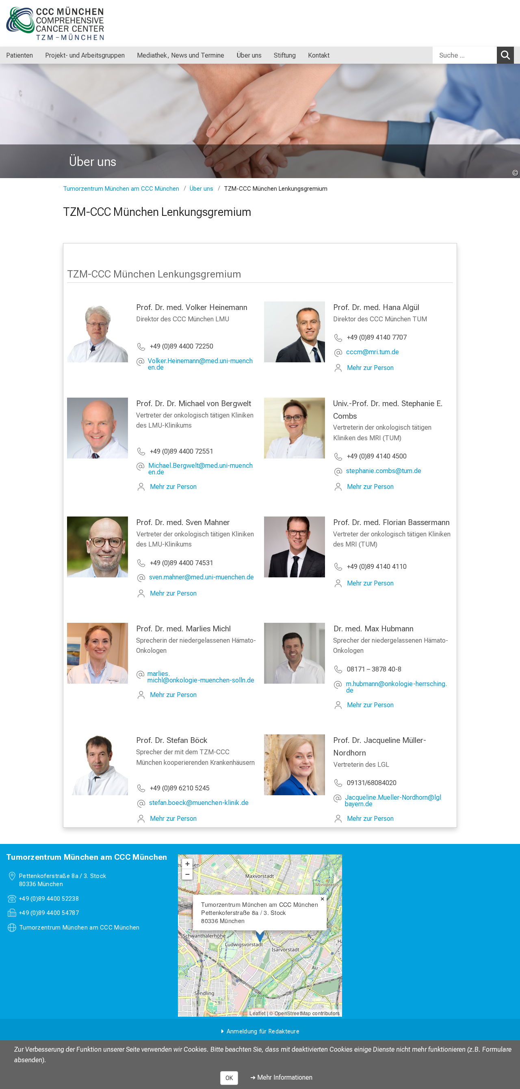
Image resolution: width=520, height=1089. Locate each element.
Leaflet (257, 1012)
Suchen (505, 55)
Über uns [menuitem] (249, 55)
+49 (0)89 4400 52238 (49, 898)
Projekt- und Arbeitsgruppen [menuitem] (85, 55)
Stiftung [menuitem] (285, 55)
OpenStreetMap (293, 1012)
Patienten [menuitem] (19, 55)
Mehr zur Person (370, 368)
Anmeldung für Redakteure (263, 1031)
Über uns (201, 188)
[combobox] (473, 55)
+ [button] (187, 863)
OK (229, 1078)
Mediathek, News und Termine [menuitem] (180, 55)
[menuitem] (41, 55)
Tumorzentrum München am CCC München (121, 188)
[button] (202, 364)
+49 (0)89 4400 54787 (49, 913)
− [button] (187, 874)
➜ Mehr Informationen (281, 1077)
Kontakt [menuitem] (318, 55)
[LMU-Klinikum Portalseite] (55, 23)
